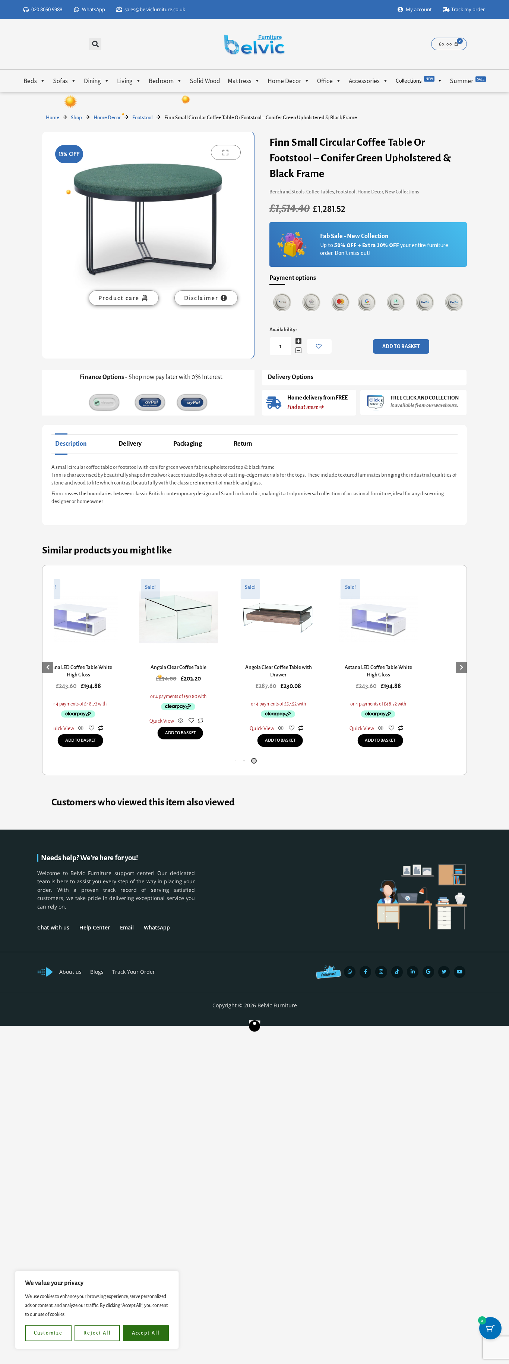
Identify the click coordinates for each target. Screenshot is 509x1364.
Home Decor (284, 81)
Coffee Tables (320, 192)
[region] (97, 1310)
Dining (92, 81)
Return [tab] (243, 444)
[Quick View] (80, 728)
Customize (48, 1333)
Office (325, 81)
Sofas (60, 81)
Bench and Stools (286, 192)
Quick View (62, 728)
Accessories (364, 81)
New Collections (402, 192)
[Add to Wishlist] (319, 346)
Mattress (240, 81)
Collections (414, 80)
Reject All (97, 1333)
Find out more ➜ (305, 407)
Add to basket (401, 346)
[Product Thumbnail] (226, 152)
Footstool (142, 117)
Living (125, 81)
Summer (467, 81)
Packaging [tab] (187, 444)
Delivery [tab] (130, 444)
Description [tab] (71, 444)
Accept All (146, 1333)
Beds (30, 81)
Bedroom (161, 81)
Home (52, 117)
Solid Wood (205, 81)
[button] (95, 44)
